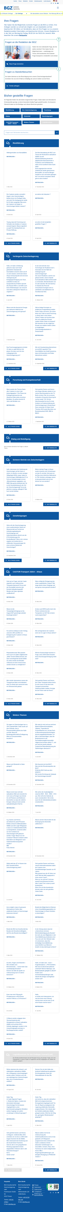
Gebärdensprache (38, 1)
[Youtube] (58, 3)
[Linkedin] (56, 3)
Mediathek (25, 1)
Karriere (15, 1)
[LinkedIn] (55, 1192)
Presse (20, 1)
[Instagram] (51, 3)
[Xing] (53, 3)
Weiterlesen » (11, 156)
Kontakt (31, 1)
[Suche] (57, 133)
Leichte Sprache (47, 1)
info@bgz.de (12, 1204)
